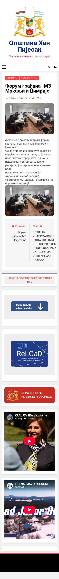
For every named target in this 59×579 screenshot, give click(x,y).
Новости (12, 78)
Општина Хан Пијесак (29, 46)
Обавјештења (29, 78)
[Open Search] (49, 67)
